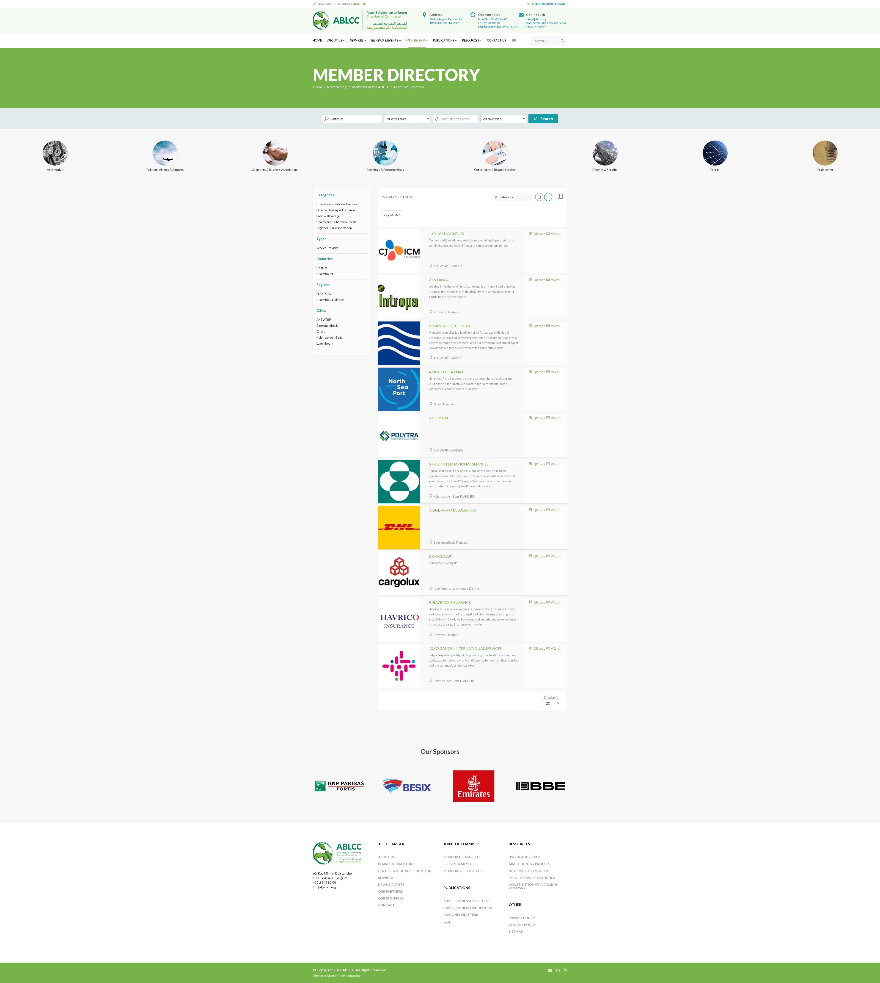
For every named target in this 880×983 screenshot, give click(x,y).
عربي (447, 921)
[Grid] (560, 198)
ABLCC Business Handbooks (467, 908)
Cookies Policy (522, 925)
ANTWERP (323, 319)
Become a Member (459, 864)
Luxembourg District (330, 300)
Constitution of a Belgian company (533, 886)
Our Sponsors (391, 898)
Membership (415, 40)
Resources (470, 40)
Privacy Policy (522, 918)
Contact (386, 905)
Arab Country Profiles (529, 864)
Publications (443, 40)
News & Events (386, 40)
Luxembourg (324, 274)
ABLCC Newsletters (460, 915)
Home (317, 40)
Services (356, 40)
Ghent (320, 331)
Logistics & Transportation (334, 228)
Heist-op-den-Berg (329, 337)
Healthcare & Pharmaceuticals (336, 222)
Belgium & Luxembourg (529, 871)
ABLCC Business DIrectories (467, 901)
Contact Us (496, 40)
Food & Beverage (328, 216)
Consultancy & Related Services (337, 204)
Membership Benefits (461, 857)
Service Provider (327, 248)
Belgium (321, 268)
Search (546, 118)
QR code (539, 233)
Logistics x (392, 214)
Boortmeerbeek (327, 325)
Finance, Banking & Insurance (335, 210)
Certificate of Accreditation (405, 871)
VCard (555, 233)
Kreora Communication (343, 975)
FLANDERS (323, 294)
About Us (334, 40)
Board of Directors (396, 864)
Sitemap (516, 931)
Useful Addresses (524, 857)
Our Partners (390, 891)
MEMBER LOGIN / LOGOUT (549, 4)
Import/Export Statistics (532, 878)
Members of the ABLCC (371, 87)
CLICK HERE (358, 4)
